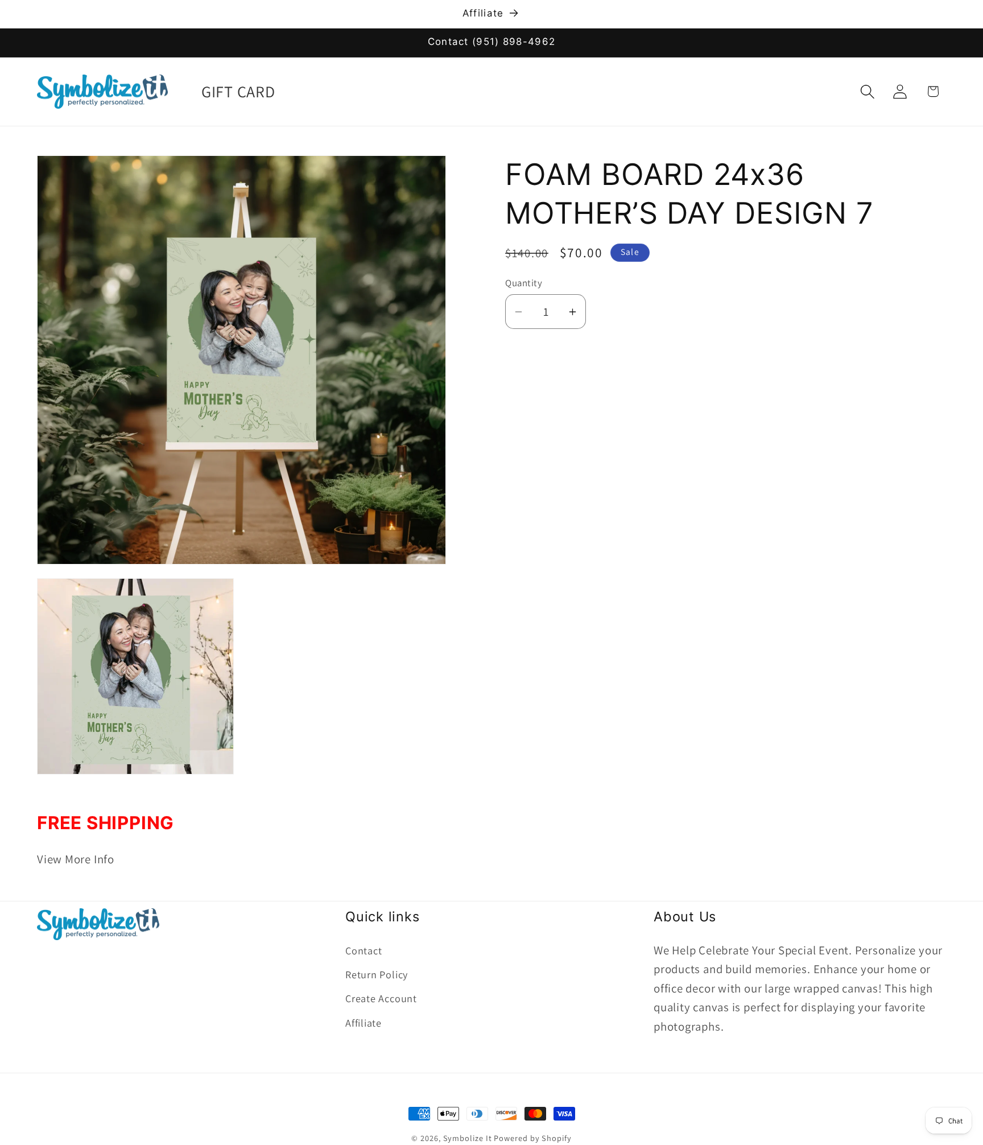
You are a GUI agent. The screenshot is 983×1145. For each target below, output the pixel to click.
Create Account (381, 998)
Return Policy (376, 974)
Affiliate (363, 1022)
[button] (868, 91)
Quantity (523, 283)
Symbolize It (467, 1137)
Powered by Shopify (532, 1137)
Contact (363, 950)
